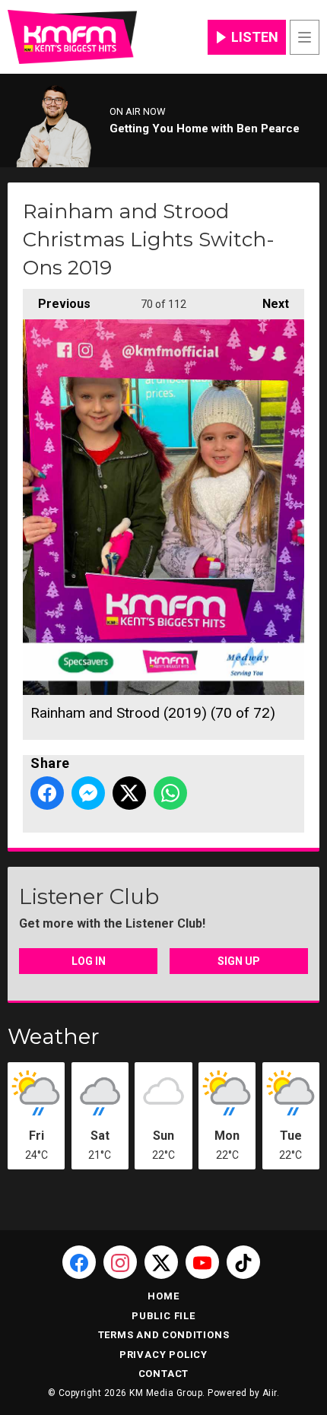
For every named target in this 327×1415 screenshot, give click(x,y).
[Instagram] (120, 1262)
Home (163, 1296)
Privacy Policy (163, 1354)
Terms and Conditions (164, 1334)
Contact (163, 1373)
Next (268, 304)
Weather (54, 1036)
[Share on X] (129, 793)
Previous (56, 304)
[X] (161, 1262)
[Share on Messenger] (88, 793)
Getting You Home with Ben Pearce (205, 128)
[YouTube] (202, 1262)
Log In (88, 961)
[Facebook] (79, 1262)
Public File (163, 1315)
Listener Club (89, 896)
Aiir (269, 1393)
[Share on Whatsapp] (170, 793)
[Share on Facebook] (47, 793)
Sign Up (238, 961)
